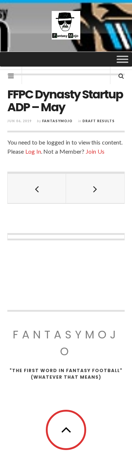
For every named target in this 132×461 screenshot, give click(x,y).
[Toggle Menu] (122, 59)
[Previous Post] (37, 188)
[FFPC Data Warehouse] (66, 25)
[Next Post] (95, 188)
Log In (33, 151)
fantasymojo (57, 121)
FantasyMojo (66, 343)
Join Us (95, 151)
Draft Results (98, 121)
